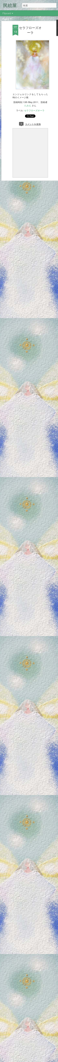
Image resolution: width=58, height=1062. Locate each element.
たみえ (27, 105)
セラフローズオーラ (30, 30)
